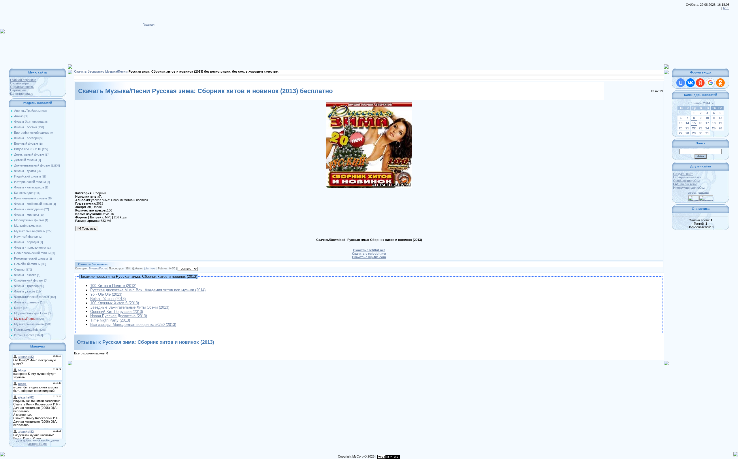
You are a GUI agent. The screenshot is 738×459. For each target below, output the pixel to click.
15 (694, 123)
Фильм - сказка (25, 275)
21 (687, 128)
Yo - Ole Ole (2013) (106, 294)
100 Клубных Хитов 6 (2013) (114, 303)
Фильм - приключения (30, 247)
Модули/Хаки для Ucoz (31, 313)
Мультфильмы (24, 225)
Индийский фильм (27, 176)
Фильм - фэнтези (26, 302)
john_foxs (150, 268)
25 (714, 128)
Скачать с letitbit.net (369, 250)
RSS (726, 8)
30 (700, 133)
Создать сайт (683, 173)
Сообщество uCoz (686, 180)
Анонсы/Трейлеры (27, 110)
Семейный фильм (27, 264)
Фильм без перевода (29, 121)
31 (707, 133)
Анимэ (19, 116)
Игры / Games (24, 335)
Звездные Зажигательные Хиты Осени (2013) (129, 307)
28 (687, 133)
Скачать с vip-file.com (369, 257)
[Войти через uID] (680, 82)
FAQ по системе (685, 184)
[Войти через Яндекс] (700, 82)
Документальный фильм (32, 165)
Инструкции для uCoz (689, 187)
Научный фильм (26, 236)
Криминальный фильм (30, 198)
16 (700, 123)
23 (700, 128)
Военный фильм (26, 143)
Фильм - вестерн (26, 138)
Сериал (19, 269)
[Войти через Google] (710, 82)
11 (714, 118)
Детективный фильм (29, 154)
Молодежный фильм (29, 220)
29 (694, 133)
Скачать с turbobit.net (369, 253)
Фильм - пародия (26, 242)
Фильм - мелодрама (29, 209)
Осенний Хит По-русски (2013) (116, 311)
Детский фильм (25, 160)
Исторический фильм (30, 182)
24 (707, 128)
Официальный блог (687, 177)
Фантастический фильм (31, 297)
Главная (149, 24)
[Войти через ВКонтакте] (690, 82)
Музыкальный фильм (30, 231)
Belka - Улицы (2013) (108, 298)
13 (680, 123)
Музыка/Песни (24, 318)
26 (720, 128)
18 (714, 123)
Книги (18, 307)
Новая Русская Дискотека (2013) (118, 316)
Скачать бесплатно (89, 71)
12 (720, 118)
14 (687, 123)
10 (707, 118)
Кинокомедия (23, 192)
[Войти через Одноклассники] (720, 82)
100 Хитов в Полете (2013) (113, 286)
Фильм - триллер (26, 286)
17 (707, 123)
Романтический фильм (31, 258)
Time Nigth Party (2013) (110, 320)
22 (694, 128)
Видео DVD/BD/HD (27, 149)
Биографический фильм (32, 132)
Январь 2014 (700, 103)
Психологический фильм (32, 253)
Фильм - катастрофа (29, 187)
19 (720, 123)
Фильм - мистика (26, 214)
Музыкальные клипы (29, 324)
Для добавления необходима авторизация (37, 442)
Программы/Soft (26, 329)
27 (680, 133)
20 (680, 128)
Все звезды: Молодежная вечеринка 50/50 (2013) (133, 324)
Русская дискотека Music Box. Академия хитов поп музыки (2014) (148, 290)
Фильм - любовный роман (33, 203)
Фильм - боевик (25, 127)
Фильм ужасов (24, 291)
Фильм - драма (25, 171)
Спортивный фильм (28, 280)
